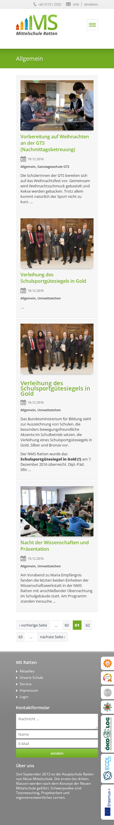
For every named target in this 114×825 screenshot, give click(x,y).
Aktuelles (27, 671)
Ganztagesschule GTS (53, 166)
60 (67, 625)
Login (24, 696)
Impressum (29, 690)
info (76, 4)
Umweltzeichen (49, 298)
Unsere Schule (31, 677)
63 (20, 636)
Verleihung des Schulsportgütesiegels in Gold (53, 277)
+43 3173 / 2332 (49, 4)
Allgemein (28, 166)
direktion (91, 4)
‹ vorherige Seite (33, 625)
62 (88, 625)
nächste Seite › (52, 636)
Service (26, 683)
